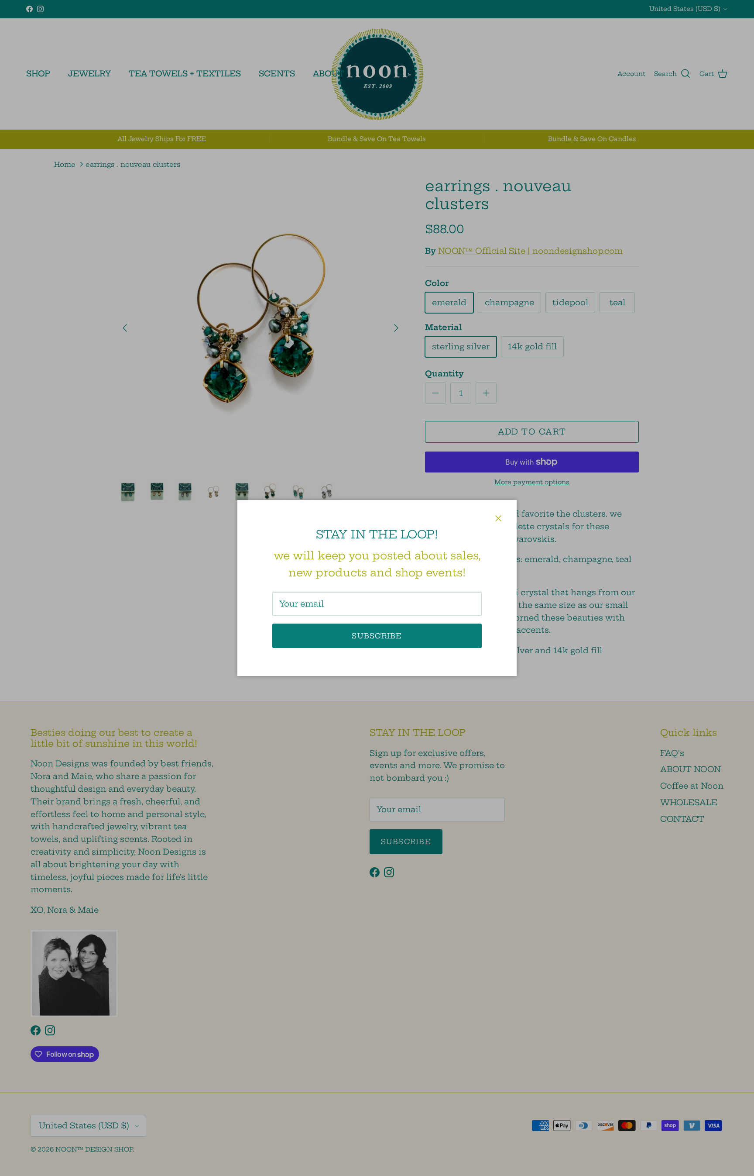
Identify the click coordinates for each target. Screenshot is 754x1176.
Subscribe (377, 635)
